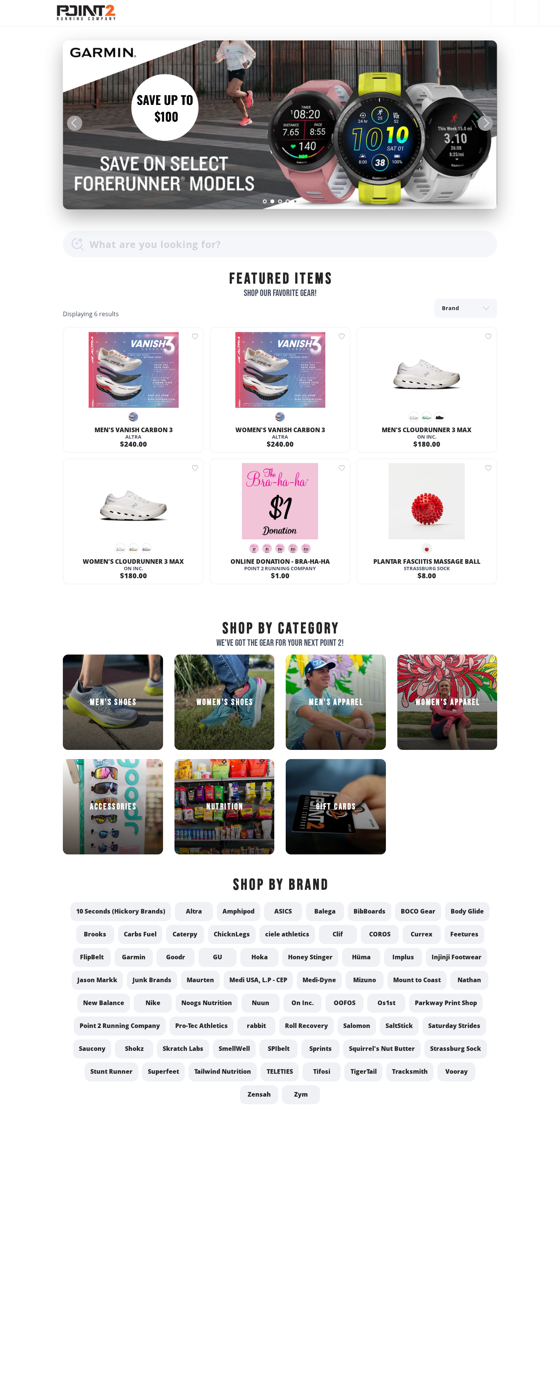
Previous (74, 123)
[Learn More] (280, 124)
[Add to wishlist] (195, 336)
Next (485, 123)
